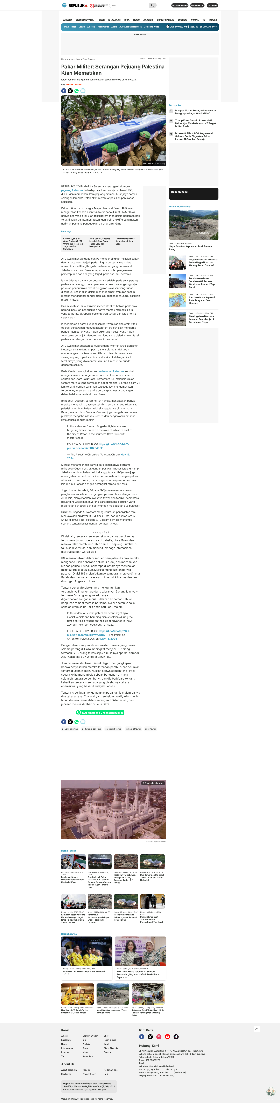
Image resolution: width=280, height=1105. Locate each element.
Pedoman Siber (111, 1070)
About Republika (69, 1070)
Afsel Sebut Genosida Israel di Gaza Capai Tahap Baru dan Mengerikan (99, 242)
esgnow (182, 20)
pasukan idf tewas (113, 729)
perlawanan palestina (91, 729)
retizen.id (212, 5)
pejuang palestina (70, 729)
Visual (85, 1052)
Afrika (114, 26)
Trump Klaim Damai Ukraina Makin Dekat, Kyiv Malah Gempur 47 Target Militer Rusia (195, 123)
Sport (106, 1044)
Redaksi (86, 1070)
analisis (148, 20)
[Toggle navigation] (64, 5)
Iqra (84, 1040)
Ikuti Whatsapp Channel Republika (102, 712)
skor (101, 20)
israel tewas (150, 729)
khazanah (114, 20)
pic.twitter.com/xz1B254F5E (85, 448)
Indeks (213, 20)
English (107, 1052)
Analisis (86, 1044)
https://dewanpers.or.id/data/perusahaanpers (84, 1089)
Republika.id (197, 5)
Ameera (65, 1036)
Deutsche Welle (179, 5)
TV (204, 20)
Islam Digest (110, 1040)
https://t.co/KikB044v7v (114, 444)
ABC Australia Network (130, 26)
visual (195, 20)
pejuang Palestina (72, 190)
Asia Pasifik (103, 26)
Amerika (91, 26)
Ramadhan (88, 1056)
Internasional (74, 59)
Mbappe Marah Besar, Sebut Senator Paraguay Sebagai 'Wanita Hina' (195, 112)
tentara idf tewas (133, 729)
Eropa (82, 26)
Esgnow (65, 1052)
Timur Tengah (70, 26)
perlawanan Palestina (111, 371)
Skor (106, 1036)
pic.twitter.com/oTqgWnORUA (86, 634)
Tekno (85, 1048)
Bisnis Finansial (165, 20)
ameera (67, 20)
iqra (126, 20)
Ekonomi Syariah (85, 20)
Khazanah (65, 1040)
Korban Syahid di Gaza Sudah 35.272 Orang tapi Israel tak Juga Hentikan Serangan (73, 243)
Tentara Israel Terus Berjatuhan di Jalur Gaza (125, 241)
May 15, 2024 (108, 638)
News (64, 1044)
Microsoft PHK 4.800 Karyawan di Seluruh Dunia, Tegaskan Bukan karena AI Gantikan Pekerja (194, 136)
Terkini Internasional (180, 206)
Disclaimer (66, 1074)
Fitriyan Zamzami (74, 84)
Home (63, 59)
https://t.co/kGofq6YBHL (114, 631)
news (136, 20)
